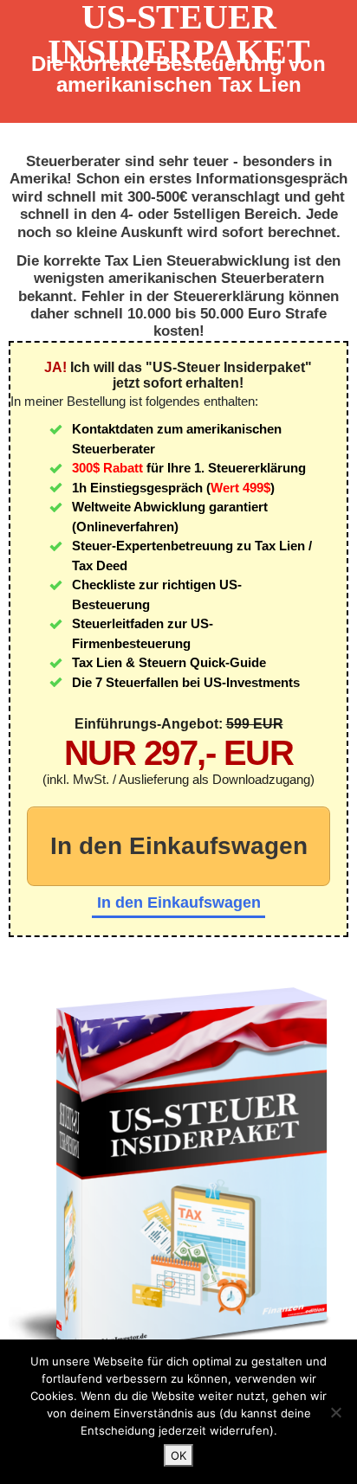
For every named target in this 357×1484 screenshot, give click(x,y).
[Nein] (335, 1412)
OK (178, 1455)
